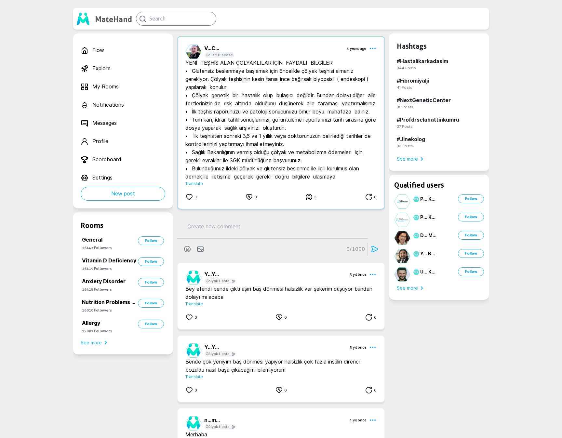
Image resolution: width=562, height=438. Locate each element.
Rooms (92, 225)
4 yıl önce (358, 420)
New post (123, 194)
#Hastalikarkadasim (422, 61)
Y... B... (427, 253)
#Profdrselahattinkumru (428, 120)
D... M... (428, 235)
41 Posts (404, 87)
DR (415, 199)
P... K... (427, 199)
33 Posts (405, 146)
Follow (151, 240)
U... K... (427, 271)
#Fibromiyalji (413, 81)
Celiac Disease (219, 55)
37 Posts (405, 126)
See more (91, 342)
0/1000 (355, 249)
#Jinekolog (411, 139)
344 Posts (406, 68)
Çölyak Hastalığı (220, 281)
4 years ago (356, 48)
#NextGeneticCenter (424, 100)
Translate (194, 183)
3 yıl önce (358, 274)
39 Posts (405, 107)
